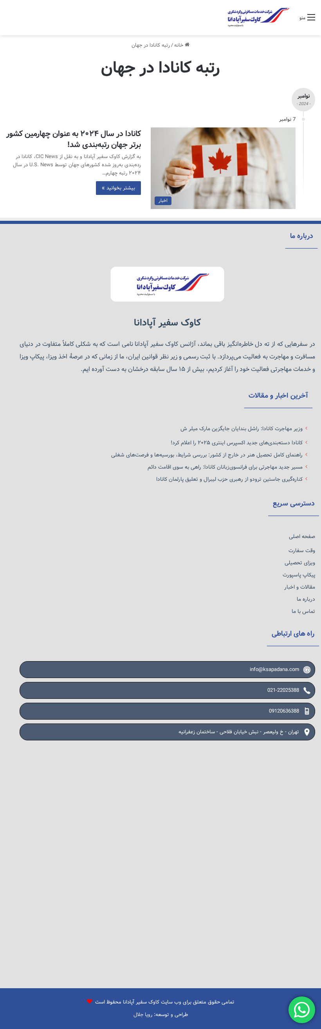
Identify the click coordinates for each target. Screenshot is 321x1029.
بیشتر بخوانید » (118, 188)
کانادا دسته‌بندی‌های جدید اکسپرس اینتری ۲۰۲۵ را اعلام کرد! (237, 443)
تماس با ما (303, 611)
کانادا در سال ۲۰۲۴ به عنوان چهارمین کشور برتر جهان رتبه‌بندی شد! (73, 139)
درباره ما (306, 599)
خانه (179, 45)
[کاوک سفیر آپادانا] (256, 17)
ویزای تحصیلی (300, 563)
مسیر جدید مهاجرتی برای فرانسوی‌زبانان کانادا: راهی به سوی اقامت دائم (225, 467)
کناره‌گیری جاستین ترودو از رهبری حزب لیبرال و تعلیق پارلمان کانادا (229, 479)
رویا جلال (142, 1015)
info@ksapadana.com (274, 669)
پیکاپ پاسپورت (299, 575)
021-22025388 (283, 690)
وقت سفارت (302, 551)
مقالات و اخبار (299, 587)
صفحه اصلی (302, 537)
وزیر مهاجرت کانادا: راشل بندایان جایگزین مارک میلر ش (241, 429)
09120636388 (284, 711)
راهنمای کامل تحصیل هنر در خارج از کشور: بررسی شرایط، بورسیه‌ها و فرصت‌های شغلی (207, 455)
